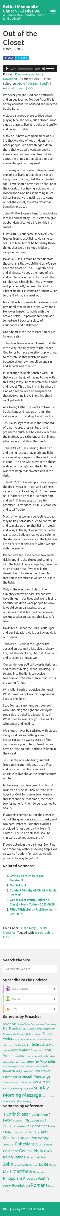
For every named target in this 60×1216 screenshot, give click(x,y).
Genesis (26, 1151)
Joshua (17, 1165)
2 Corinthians (38, 1126)
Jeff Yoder (15, 1045)
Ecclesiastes (8, 1144)
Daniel (25, 1138)
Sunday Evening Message (18, 1088)
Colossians (11, 1138)
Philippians (12, 1178)
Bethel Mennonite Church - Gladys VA (21, 8)
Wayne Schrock (11, 1101)
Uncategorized (48, 1096)
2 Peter (7, 1132)
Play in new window (28, 74)
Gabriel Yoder (34, 1034)
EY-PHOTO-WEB (32, 1209)
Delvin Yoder (36, 1028)
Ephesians (25, 1143)
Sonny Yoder (11, 1076)
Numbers (38, 1172)
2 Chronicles (21, 1127)
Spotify (45, 83)
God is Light (18, 885)
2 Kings (53, 1127)
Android (8, 88)
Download (10, 78)
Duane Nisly (28, 928)
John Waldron (21, 1050)
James (20, 1157)
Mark (7, 1172)
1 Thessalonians (33, 1120)
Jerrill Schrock (33, 1044)
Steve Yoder (42, 1081)
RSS (30, 88)
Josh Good (37, 1051)
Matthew (22, 1171)
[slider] (50, 68)
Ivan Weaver (41, 1039)
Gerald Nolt (18, 1039)
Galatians (10, 1151)
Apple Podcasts (27, 83)
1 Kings (44, 1114)
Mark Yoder (43, 1056)
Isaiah (39, 932)
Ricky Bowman (24, 1071)
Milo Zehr (48, 1061)
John (48, 932)
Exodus (41, 1144)
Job (43, 1157)
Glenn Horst (29, 1039)
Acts (44, 1131)
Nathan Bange (9, 1066)
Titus (6, 1191)
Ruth (50, 1186)
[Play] (7, 68)
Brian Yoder (10, 1023)
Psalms (7, 1185)
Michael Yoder (32, 1062)
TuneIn (20, 88)
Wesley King (25, 1101)
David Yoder (22, 1029)
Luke (6, 937)
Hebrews (43, 1150)
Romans (39, 1185)
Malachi (52, 1165)
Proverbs (30, 1178)
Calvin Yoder (24, 1024)
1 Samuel (17, 1120)
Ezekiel (49, 1145)
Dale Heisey (50, 1024)
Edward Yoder (10, 1034)
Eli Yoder (21, 1034)
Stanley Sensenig (10, 1082)
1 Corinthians (15, 1114)
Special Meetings (35, 1076)
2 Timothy (33, 1132)
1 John (34, 1114)
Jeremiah (33, 1157)
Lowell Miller (19, 1056)
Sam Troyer (42, 1071)
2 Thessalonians (18, 1133)
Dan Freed (10, 1028)
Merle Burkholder (17, 1062)
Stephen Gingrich (26, 1082)
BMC (6, 1209)
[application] (30, 68)
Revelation (21, 1185)
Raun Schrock (36, 1066)
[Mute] (43, 68)
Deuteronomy (38, 1138)
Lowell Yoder (31, 1056)
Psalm (43, 1178)
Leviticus (34, 1165)
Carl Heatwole (37, 1024)
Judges (26, 1164)
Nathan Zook (23, 1066)
